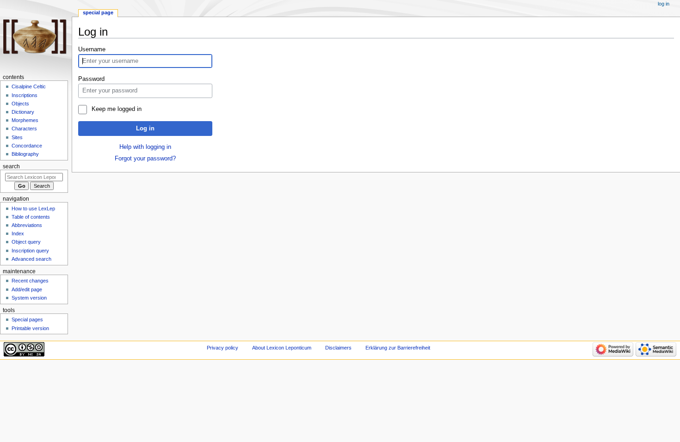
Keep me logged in (116, 109)
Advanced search (31, 259)
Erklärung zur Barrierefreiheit (397, 347)
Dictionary (23, 112)
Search (11, 166)
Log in (145, 128)
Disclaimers (338, 347)
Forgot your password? (145, 158)
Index (18, 233)
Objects (20, 103)
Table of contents (31, 217)
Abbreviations (27, 225)
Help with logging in (145, 147)
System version (29, 298)
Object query (26, 242)
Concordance (27, 145)
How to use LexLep (33, 208)
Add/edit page (27, 289)
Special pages (27, 319)
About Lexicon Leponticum (281, 347)
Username (91, 49)
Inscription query (30, 250)
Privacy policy (222, 347)
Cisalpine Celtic (29, 86)
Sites (17, 137)
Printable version (30, 328)
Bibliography (25, 154)
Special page (98, 12)
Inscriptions (24, 95)
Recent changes (30, 280)
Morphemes (25, 120)
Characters (24, 128)
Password (91, 79)
